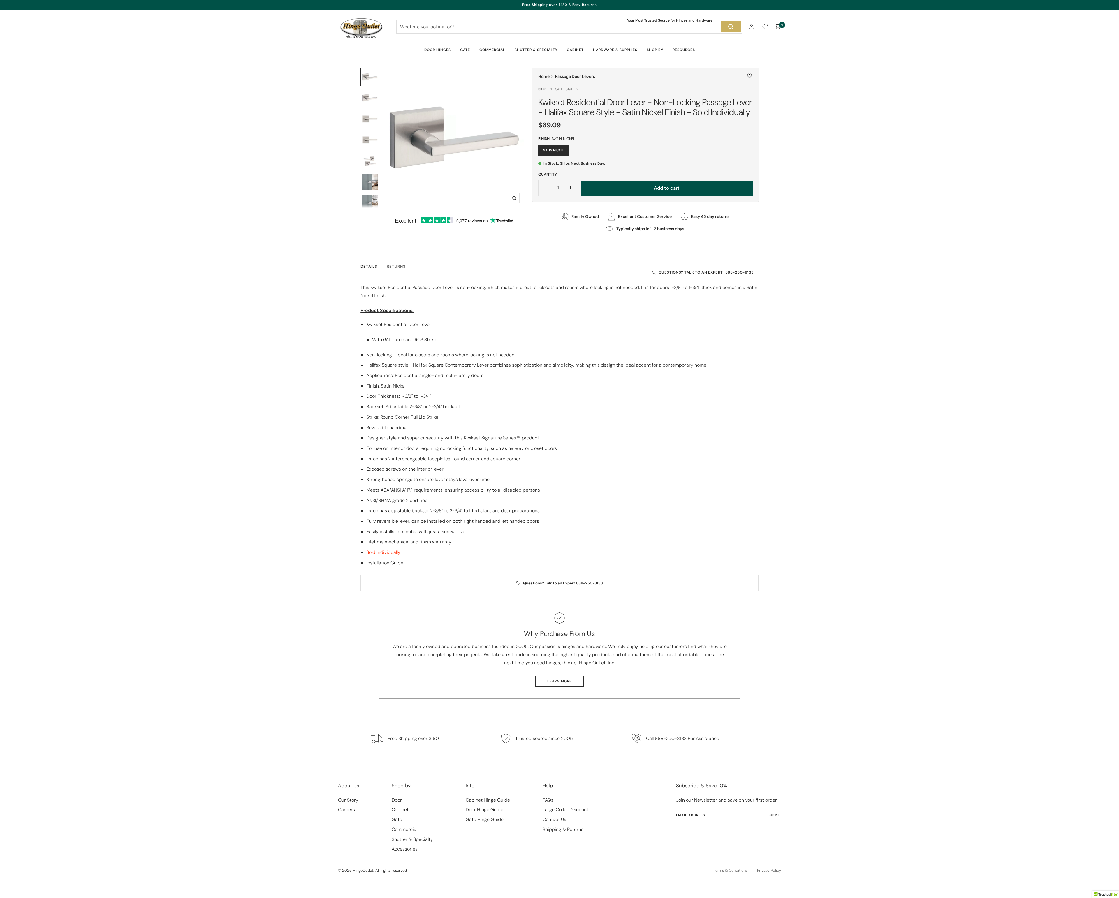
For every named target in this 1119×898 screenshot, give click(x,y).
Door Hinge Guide (484, 810)
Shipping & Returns (563, 829)
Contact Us (554, 819)
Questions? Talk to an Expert (706, 272)
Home (544, 76)
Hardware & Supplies (615, 49)
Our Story (348, 800)
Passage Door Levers (575, 76)
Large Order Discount (565, 810)
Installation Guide (384, 563)
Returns (396, 266)
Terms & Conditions (730, 870)
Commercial (492, 49)
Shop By (655, 49)
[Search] (731, 26)
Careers (346, 810)
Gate (465, 49)
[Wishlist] (764, 27)
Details (368, 266)
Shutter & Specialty (536, 49)
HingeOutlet (363, 870)
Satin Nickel (553, 150)
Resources (684, 49)
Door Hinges (437, 49)
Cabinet (575, 49)
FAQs (548, 800)
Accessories (405, 849)
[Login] (751, 26)
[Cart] (778, 26)
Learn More (559, 681)
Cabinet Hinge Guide (488, 800)
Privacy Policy (769, 870)
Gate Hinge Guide (485, 819)
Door (397, 800)
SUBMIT (774, 815)
